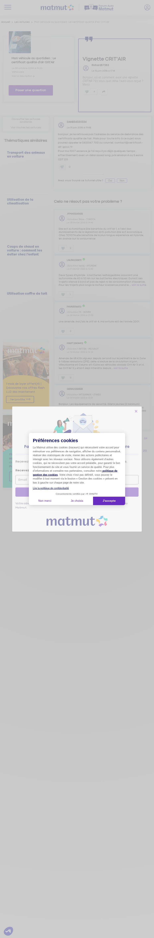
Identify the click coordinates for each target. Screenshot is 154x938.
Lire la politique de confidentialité (51, 488)
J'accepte (109, 500)
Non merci (44, 500)
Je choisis (77, 500)
